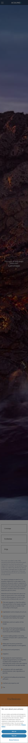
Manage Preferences (14, 739)
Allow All (14, 731)
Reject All (14, 735)
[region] (14, 724)
